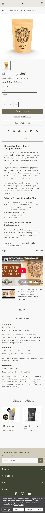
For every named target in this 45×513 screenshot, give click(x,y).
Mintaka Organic (10, 426)
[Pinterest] (37, 131)
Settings (6, 509)
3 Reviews (18, 82)
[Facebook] (8, 131)
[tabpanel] (11, 420)
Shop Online (13, 10)
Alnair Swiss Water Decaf (31, 427)
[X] (25, 131)
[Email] (14, 131)
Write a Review (22, 318)
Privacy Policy (18, 505)
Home (4, 10)
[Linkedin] (31, 131)
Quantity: (5, 99)
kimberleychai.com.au (12, 246)
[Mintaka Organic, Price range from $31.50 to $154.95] (11, 415)
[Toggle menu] (3, 3)
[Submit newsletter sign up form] (40, 460)
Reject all (18, 509)
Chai (22, 10)
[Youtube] (29, 493)
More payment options (22, 117)
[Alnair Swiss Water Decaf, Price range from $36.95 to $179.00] (31, 415)
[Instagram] (22, 493)
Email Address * (7, 456)
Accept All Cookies (33, 509)
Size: (7, 90)
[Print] (19, 131)
